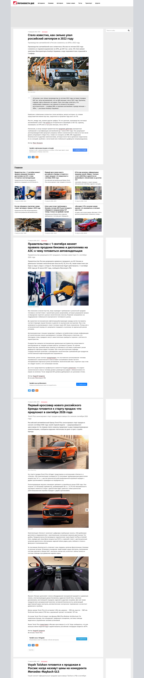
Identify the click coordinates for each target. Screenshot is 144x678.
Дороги (97, 3)
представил (44, 624)
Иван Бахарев (38, 143)
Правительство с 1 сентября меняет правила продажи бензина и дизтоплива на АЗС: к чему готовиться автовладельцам (27, 175)
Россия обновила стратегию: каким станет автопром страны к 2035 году (27, 207)
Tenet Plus (31, 650)
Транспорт (88, 3)
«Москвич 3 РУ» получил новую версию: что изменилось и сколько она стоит (87, 208)
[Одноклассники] (36, 157)
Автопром (60, 3)
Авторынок (41, 3)
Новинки (50, 3)
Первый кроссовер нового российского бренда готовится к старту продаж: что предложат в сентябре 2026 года (56, 175)
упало (48, 122)
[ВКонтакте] (33, 157)
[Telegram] (29, 157)
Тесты (80, 3)
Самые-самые (70, 3)
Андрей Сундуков (39, 376)
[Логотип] (23, 3)
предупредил (51, 358)
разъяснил (72, 368)
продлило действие (65, 129)
